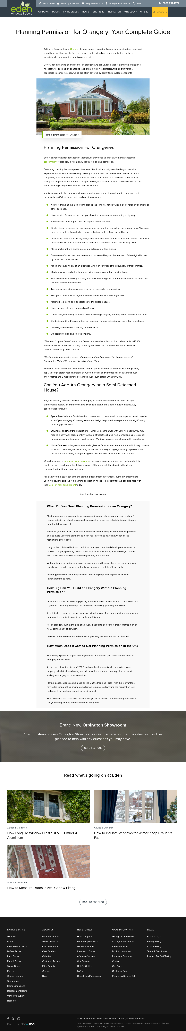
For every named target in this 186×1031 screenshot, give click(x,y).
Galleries (46, 956)
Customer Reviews (51, 961)
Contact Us (117, 961)
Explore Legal (154, 936)
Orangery (75, 49)
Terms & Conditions (157, 951)
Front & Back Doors (17, 946)
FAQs (80, 971)
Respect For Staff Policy (159, 956)
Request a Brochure (122, 956)
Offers (144, 11)
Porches (11, 971)
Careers (46, 971)
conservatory (50, 161)
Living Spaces (71, 11)
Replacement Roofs (17, 990)
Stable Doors (13, 966)
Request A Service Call (123, 976)
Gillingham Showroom (123, 936)
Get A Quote (48, 3)
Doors (56, 11)
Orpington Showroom (119, 3)
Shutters (98, 11)
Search (140, 3)
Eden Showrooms (51, 936)
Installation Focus (86, 951)
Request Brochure (94, 3)
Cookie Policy (154, 946)
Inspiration (114, 11)
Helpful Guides (84, 966)
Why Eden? (130, 11)
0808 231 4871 (171, 3)
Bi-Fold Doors (14, 951)
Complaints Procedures (89, 976)
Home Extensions (16, 986)
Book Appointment (70, 3)
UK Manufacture (85, 946)
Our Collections (50, 946)
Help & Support (85, 936)
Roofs (85, 11)
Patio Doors (13, 956)
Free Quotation (120, 946)
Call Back (117, 966)
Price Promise (49, 966)
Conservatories (15, 976)
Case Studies (49, 951)
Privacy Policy (154, 941)
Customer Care (119, 971)
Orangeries (12, 981)
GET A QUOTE (160, 11)
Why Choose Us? (50, 941)
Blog (44, 976)
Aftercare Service (86, 956)
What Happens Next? (87, 941)
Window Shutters (16, 995)
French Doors (14, 961)
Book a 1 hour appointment (62, 484)
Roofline (11, 1000)
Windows (43, 11)
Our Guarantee (84, 961)
